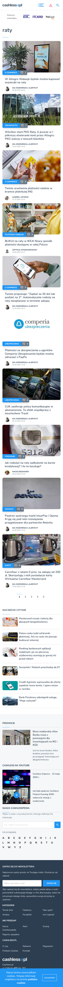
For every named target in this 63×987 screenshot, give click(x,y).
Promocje (8, 723)
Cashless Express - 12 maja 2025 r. (46, 775)
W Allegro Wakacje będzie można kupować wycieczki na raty (32, 80)
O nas (5, 946)
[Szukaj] (58, 5)
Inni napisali (48, 914)
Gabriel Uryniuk (20, 197)
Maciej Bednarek (20, 471)
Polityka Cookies (10, 950)
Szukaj (46, 926)
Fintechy (9, 509)
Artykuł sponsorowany (24, 250)
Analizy (5, 914)
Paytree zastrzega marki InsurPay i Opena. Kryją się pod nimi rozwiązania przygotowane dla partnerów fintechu (32, 519)
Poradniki (10, 456)
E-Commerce (11, 72)
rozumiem (49, 977)
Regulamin (48, 946)
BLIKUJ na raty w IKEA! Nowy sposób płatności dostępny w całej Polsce (28, 242)
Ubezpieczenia (12, 344)
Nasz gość (47, 910)
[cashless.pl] (12, 5)
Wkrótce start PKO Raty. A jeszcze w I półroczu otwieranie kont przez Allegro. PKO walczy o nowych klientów (29, 135)
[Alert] (50, 5)
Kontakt (26, 950)
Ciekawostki (11, 125)
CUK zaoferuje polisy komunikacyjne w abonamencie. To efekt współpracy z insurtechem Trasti (29, 410)
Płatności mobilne (14, 234)
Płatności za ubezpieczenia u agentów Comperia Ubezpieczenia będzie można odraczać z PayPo (29, 353)
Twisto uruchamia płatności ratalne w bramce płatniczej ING (28, 189)
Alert (25, 926)
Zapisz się (51, 883)
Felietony (27, 910)
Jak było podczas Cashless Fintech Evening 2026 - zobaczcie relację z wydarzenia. (46, 795)
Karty (8, 565)
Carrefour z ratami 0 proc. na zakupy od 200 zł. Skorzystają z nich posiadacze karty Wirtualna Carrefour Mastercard (32, 575)
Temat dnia (7, 910)
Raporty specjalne (10, 934)
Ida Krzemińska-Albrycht (25, 88)
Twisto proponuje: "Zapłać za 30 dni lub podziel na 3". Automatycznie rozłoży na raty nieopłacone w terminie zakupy (30, 297)
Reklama (27, 946)
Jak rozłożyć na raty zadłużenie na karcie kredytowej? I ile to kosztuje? (30, 464)
